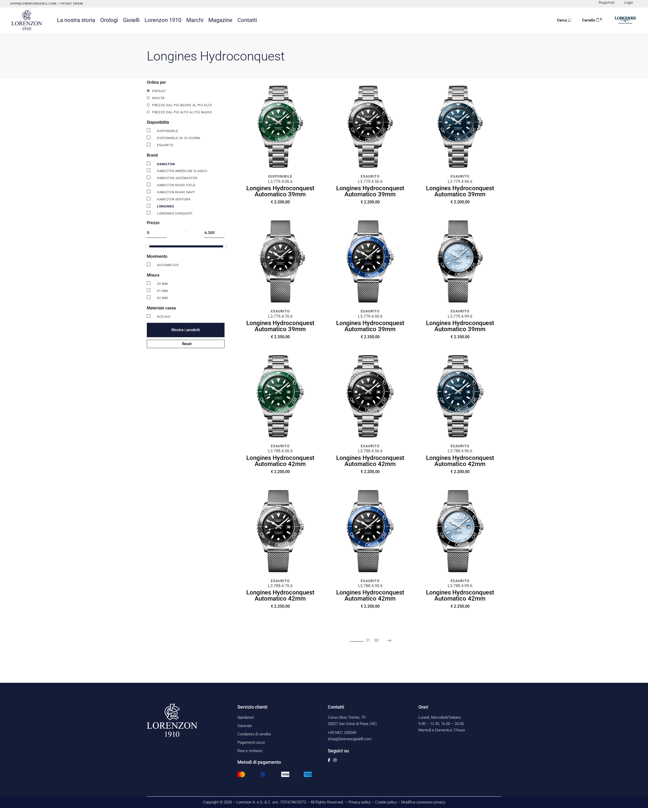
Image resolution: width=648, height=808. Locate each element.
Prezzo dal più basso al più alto (182, 105)
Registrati (607, 2)
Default (159, 91)
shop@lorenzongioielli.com (33, 3)
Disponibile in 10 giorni (178, 138)
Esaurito (165, 145)
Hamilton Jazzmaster (177, 178)
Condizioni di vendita (254, 734)
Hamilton (166, 164)
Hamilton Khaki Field (176, 185)
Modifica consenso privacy (423, 802)
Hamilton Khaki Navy (176, 192)
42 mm (162, 298)
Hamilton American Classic (182, 171)
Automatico (168, 265)
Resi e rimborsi (249, 751)
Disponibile (167, 131)
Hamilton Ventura (173, 199)
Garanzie (244, 726)
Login (628, 2)
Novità (158, 98)
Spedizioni (245, 717)
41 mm (162, 291)
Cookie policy (386, 802)
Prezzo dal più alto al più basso (182, 112)
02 (376, 640)
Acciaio (164, 316)
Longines (165, 206)
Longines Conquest (175, 213)
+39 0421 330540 (71, 3)
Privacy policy (359, 802)
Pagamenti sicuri (251, 742)
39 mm (162, 284)
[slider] (147, 246)
